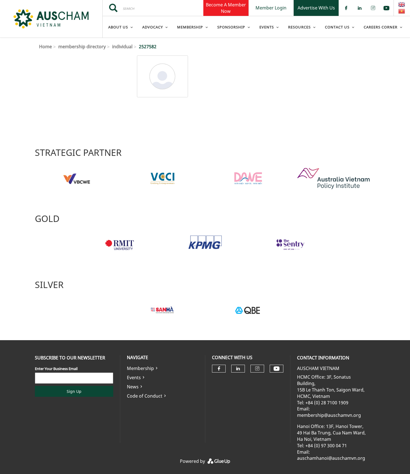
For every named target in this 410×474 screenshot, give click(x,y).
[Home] (51, 19)
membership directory (82, 46)
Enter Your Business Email (56, 368)
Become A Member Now (226, 8)
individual (122, 46)
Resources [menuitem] (299, 27)
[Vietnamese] (402, 11)
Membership (140, 368)
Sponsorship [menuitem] (231, 27)
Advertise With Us (316, 8)
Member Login (270, 8)
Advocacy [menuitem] (152, 27)
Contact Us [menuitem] (337, 27)
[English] (402, 4)
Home (45, 46)
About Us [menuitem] (118, 27)
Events (134, 377)
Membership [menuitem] (190, 27)
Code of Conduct (144, 396)
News (133, 387)
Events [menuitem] (266, 27)
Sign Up (74, 391)
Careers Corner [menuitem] (380, 27)
